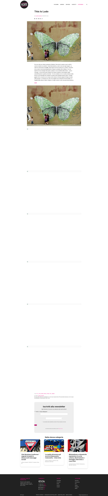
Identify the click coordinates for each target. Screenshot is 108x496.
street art (48, 393)
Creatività (34, 462)
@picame (43, 484)
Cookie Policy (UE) (61, 494)
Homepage (59, 480)
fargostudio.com (85, 494)
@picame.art (43, 485)
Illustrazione (47, 461)
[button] (87, 4)
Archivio (68, 4)
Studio (58, 483)
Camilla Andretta (38, 15)
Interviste (51, 461)
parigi (42, 393)
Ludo (35, 82)
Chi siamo (56, 4)
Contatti (74, 4)
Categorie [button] (80, 4)
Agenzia (62, 4)
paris (45, 393)
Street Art (74, 465)
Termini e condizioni (39, 494)
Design (76, 485)
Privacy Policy (60, 428)
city (37, 393)
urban (53, 393)
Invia (35, 425)
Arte (47, 15)
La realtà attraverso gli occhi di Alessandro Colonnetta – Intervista (53, 456)
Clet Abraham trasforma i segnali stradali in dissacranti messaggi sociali (30, 457)
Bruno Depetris (25, 462)
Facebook (42, 487)
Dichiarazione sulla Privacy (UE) (51, 494)
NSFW (76, 488)
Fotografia (77, 486)
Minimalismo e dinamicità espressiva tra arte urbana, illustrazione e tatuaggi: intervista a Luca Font (78, 458)
